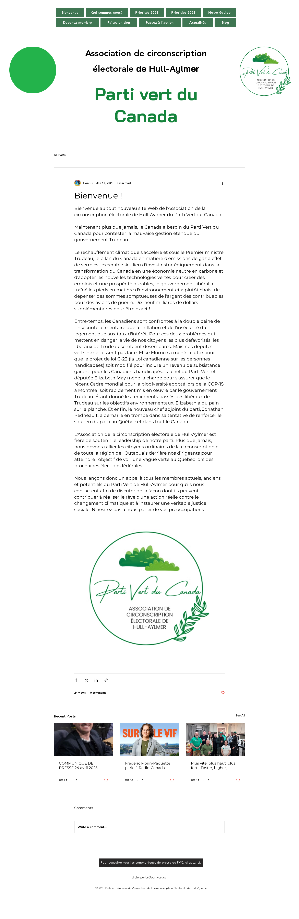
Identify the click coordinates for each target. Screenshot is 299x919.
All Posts (59, 155)
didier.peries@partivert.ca (149, 877)
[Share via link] (106, 680)
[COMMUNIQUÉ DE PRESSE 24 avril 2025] (83, 739)
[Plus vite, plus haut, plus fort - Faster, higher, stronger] (215, 739)
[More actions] (222, 183)
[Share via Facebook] (76, 680)
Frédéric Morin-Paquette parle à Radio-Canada (147, 765)
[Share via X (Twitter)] (86, 680)
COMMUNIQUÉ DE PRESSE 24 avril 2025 (78, 765)
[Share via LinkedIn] (96, 680)
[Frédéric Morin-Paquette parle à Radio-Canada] (149, 739)
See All (240, 715)
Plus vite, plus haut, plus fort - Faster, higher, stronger (213, 765)
